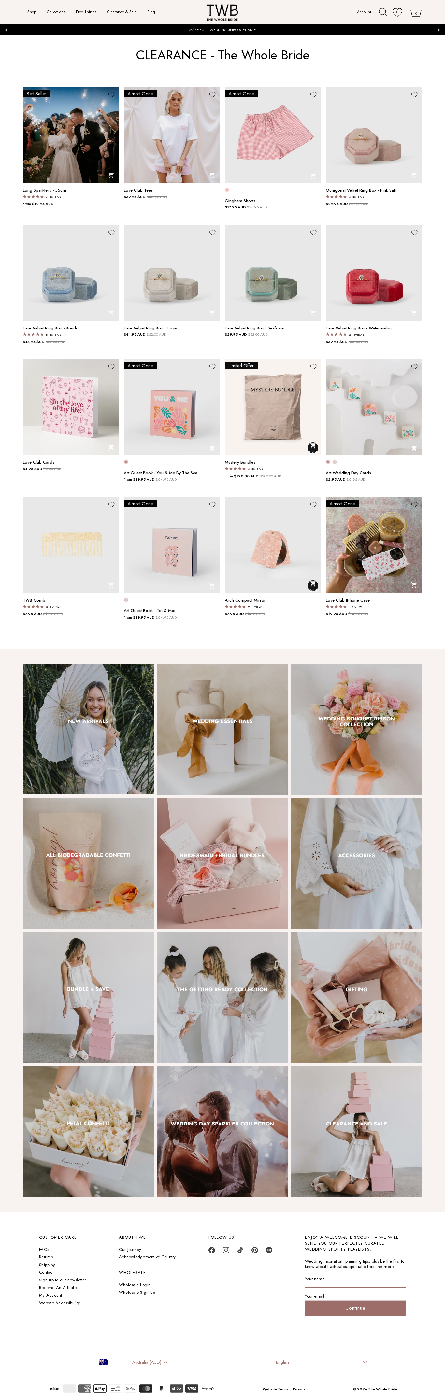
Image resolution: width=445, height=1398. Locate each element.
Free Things (86, 12)
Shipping (47, 1265)
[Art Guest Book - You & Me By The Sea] (172, 407)
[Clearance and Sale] (356, 1131)
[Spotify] (269, 1252)
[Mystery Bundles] (273, 407)
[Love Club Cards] (71, 407)
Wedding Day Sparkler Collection (222, 1123)
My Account (50, 1295)
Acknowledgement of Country (147, 1257)
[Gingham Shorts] (273, 135)
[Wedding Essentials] (222, 729)
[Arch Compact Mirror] (273, 545)
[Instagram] (226, 1252)
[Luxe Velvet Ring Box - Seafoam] (273, 273)
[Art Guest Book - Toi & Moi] (172, 545)
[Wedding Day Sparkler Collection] (222, 1131)
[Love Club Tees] (172, 135)
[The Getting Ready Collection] (222, 997)
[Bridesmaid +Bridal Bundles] (222, 863)
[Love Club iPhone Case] (374, 545)
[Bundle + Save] (88, 997)
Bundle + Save (88, 989)
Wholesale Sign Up (137, 1292)
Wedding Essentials (223, 721)
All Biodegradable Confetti (88, 855)
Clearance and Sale (356, 1123)
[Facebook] (211, 1252)
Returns (46, 1257)
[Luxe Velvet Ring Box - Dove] (172, 273)
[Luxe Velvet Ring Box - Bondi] (71, 273)
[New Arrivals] (88, 729)
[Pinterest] (254, 1252)
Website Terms (276, 1388)
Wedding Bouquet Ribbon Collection (357, 721)
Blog (151, 12)
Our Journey (130, 1249)
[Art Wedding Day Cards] (374, 407)
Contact (46, 1272)
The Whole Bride (382, 1388)
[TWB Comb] (71, 545)
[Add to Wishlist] (111, 95)
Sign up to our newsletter (62, 1280)
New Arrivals (88, 721)
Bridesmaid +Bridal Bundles (222, 855)
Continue (355, 1308)
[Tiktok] (240, 1252)
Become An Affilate (58, 1287)
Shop (31, 12)
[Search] (383, 12)
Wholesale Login (135, 1285)
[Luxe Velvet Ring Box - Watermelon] (374, 273)
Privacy (299, 1388)
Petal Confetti (88, 1123)
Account (364, 12)
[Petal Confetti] (88, 1131)
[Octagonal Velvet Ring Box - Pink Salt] (374, 135)
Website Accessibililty (59, 1303)
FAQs (44, 1249)
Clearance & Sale (121, 12)
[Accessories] (356, 863)
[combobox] (122, 1362)
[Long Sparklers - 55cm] (71, 135)
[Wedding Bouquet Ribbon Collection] (356, 729)
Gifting (357, 989)
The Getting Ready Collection (222, 989)
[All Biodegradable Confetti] (88, 863)
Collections (56, 12)
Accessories (356, 855)
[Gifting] (356, 997)
